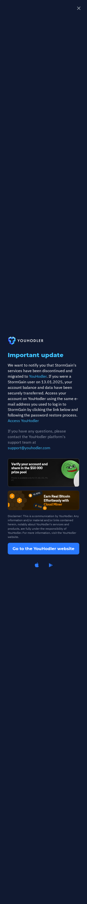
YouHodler (38, 376)
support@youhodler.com (29, 447)
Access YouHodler (23, 420)
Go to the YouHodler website (43, 548)
